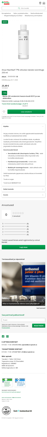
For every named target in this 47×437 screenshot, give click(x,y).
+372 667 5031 (16, 352)
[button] (5, 22)
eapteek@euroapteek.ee (29, 345)
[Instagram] (7, 337)
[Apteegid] (40, 3)
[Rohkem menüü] (44, 3)
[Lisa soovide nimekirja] (4, 112)
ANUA (4, 77)
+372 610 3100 (16, 345)
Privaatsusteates (6, 327)
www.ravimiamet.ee (6, 397)
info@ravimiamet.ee (16, 397)
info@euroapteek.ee (28, 352)
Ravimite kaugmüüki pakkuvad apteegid (11, 392)
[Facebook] (3, 337)
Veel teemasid (41, 308)
